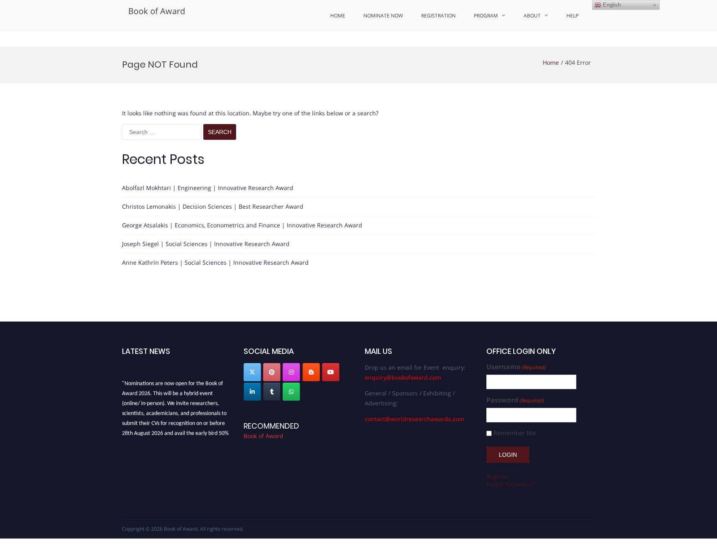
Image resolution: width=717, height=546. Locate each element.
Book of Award (156, 11)
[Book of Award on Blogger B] (311, 372)
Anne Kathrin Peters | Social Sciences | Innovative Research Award (215, 262)
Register (497, 476)
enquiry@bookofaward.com (403, 377)
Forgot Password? (510, 484)
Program (486, 15)
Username (516, 367)
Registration (438, 15)
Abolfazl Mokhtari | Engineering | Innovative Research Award (207, 188)
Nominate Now (383, 15)
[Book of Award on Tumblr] (271, 392)
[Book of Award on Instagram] (291, 372)
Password (515, 400)
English (611, 5)
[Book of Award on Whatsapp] (291, 392)
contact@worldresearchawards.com (414, 419)
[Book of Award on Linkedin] (252, 392)
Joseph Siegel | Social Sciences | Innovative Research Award (206, 244)
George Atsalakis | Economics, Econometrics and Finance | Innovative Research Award (242, 225)
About (532, 15)
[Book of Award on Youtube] (330, 372)
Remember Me (514, 433)
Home (337, 15)
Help (572, 15)
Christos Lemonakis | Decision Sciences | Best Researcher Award (212, 206)
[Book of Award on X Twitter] (252, 372)
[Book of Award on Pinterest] (271, 372)
